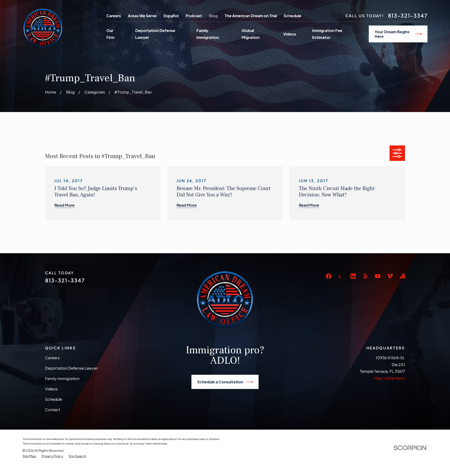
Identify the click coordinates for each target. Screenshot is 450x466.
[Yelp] (365, 276)
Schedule (292, 15)
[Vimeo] (390, 276)
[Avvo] (402, 276)
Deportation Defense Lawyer (71, 368)
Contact (52, 409)
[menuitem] (29, 456)
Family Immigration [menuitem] (207, 34)
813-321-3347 (408, 15)
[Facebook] (328, 276)
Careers (113, 15)
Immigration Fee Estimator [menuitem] (327, 34)
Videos (51, 388)
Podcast (194, 15)
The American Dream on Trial (251, 15)
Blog (213, 15)
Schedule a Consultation (220, 381)
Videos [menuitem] (289, 33)
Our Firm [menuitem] (110, 34)
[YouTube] (377, 276)
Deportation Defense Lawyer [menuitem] (155, 34)
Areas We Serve (142, 15)
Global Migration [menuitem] (251, 34)
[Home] (42, 28)
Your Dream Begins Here (392, 34)
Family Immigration (62, 378)
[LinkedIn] (353, 276)
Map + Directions (389, 378)
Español (171, 15)
